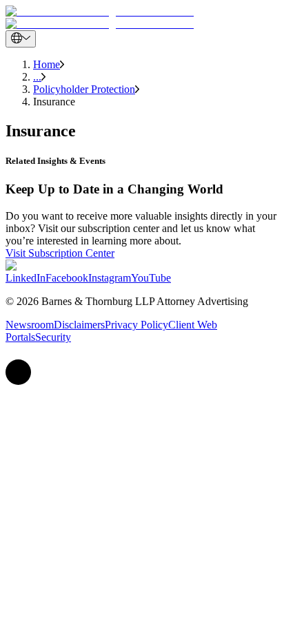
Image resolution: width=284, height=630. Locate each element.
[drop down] (21, 39)
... (37, 77)
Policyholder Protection (84, 89)
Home (46, 64)
